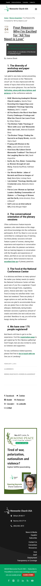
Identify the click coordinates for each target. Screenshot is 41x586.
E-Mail (9, 408)
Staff (35, 555)
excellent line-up (11, 262)
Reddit (9, 400)
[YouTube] (32, 581)
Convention (25, 2)
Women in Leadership (27, 374)
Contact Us (32, 2)
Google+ (10, 404)
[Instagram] (18, 581)
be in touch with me (27, 354)
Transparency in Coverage (27, 561)
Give (35, 552)
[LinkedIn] (23, 581)
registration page (27, 337)
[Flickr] (13, 581)
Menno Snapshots (11, 374)
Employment (32, 558)
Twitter (21, 396)
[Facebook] (9, 581)
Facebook (9, 396)
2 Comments (8, 369)
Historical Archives (16, 2)
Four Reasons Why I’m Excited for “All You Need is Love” (20, 33)
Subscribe (33, 538)
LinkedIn (22, 404)
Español (8, 2)
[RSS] (27, 581)
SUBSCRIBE (28, 575)
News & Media (31, 532)
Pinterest (20, 400)
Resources (33, 548)
